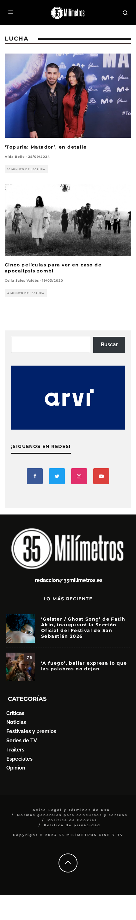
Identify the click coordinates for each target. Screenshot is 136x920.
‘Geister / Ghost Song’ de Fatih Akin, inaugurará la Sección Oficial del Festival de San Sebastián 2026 (83, 627)
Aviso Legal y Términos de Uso (71, 810)
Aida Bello (15, 157)
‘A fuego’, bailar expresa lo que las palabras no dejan (84, 666)
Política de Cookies (72, 820)
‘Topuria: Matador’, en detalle (46, 147)
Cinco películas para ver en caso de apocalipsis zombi (53, 267)
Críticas (15, 713)
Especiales (19, 759)
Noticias (16, 722)
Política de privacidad (72, 825)
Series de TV (21, 741)
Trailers (15, 750)
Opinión (15, 768)
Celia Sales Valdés (22, 280)
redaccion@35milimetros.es (68, 580)
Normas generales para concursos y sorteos (72, 815)
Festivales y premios (31, 731)
